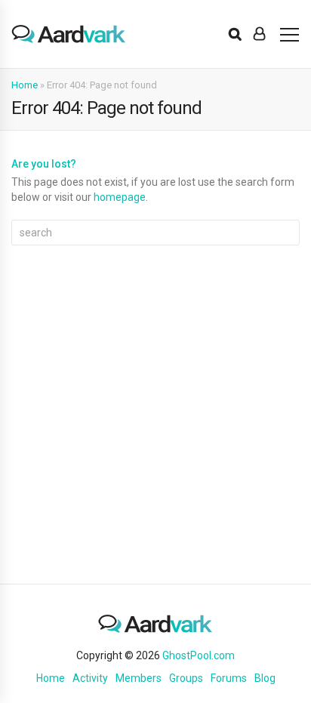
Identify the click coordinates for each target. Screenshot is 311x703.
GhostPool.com (198, 655)
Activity (90, 678)
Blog (265, 678)
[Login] (259, 34)
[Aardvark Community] (68, 34)
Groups (186, 678)
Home (24, 85)
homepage (120, 197)
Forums (229, 678)
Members (138, 678)
